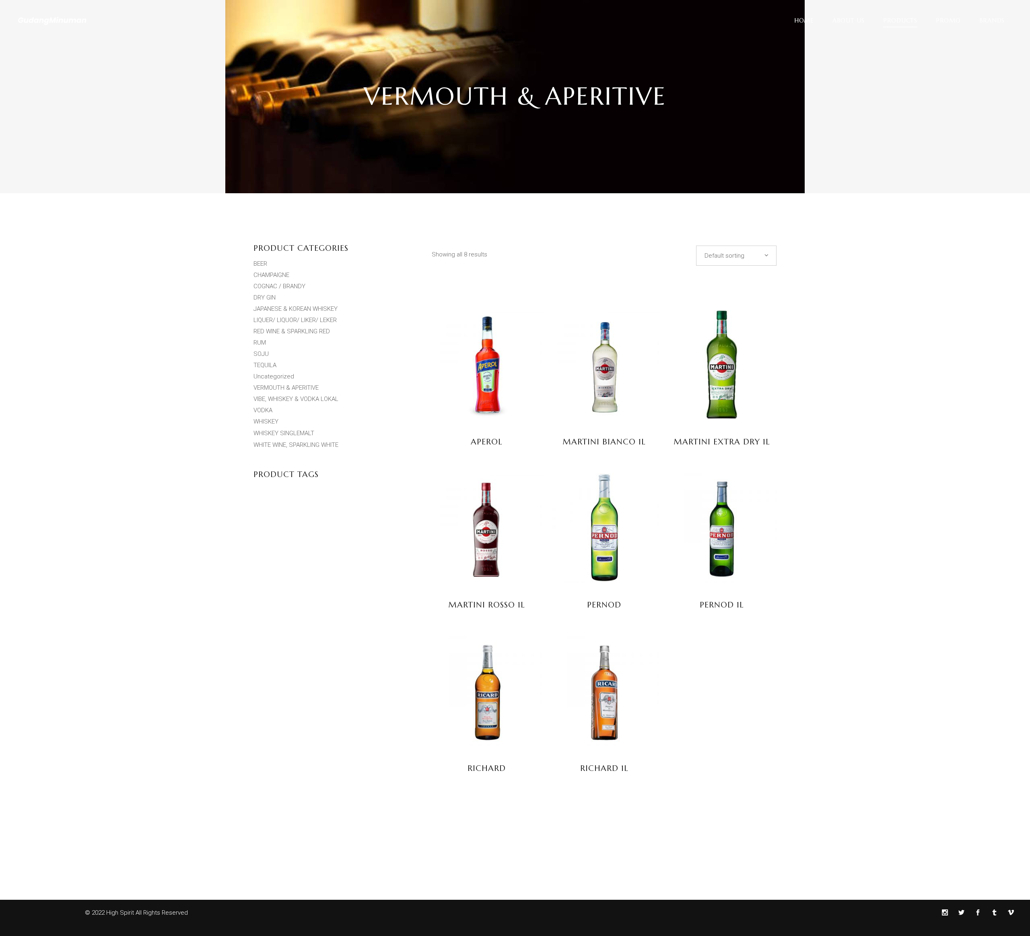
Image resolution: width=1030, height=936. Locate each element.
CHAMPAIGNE (271, 275)
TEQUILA (264, 365)
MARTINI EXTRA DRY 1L (722, 442)
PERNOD (604, 605)
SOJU (261, 353)
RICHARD (487, 768)
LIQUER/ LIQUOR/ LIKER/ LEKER (295, 320)
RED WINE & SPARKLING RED (291, 331)
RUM (259, 342)
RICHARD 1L (604, 768)
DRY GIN (264, 297)
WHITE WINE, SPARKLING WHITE (295, 444)
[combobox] (736, 256)
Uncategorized (273, 376)
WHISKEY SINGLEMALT (283, 433)
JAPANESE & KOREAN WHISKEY (295, 308)
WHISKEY (265, 421)
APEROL (487, 442)
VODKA (262, 410)
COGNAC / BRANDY (279, 286)
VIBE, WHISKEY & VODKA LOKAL (295, 399)
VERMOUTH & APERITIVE (286, 387)
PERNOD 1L (722, 605)
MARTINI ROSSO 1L (486, 605)
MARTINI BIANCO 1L (604, 442)
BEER (260, 263)
